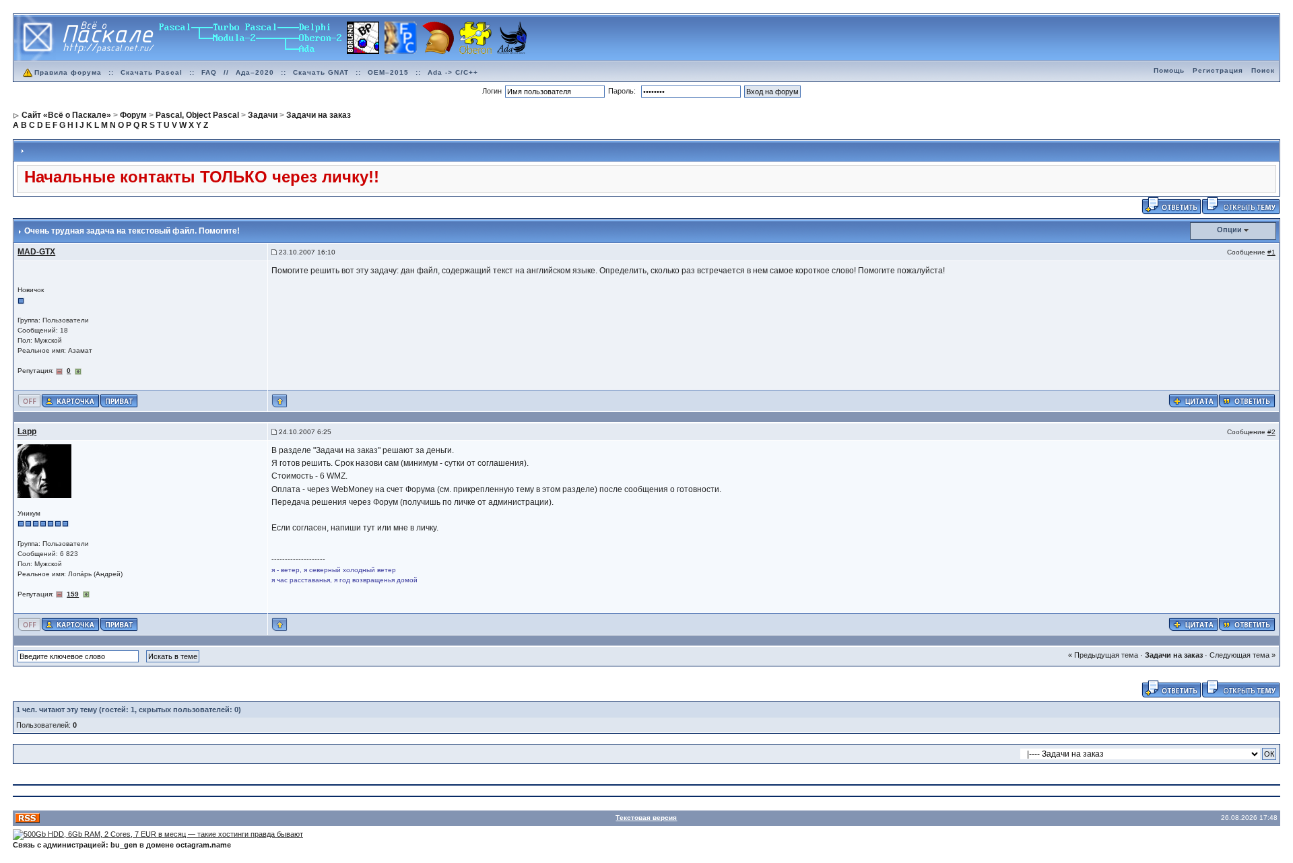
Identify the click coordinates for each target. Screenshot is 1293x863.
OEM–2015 (388, 72)
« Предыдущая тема (1103, 655)
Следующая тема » (1242, 655)
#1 (1271, 252)
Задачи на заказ (1174, 655)
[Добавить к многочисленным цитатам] (1193, 400)
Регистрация (1218, 70)
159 (73, 594)
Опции (1229, 230)
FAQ (209, 72)
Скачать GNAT (321, 72)
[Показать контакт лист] (70, 400)
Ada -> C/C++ (453, 72)
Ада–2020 (255, 72)
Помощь (1169, 70)
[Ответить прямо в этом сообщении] (1246, 400)
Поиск (1263, 70)
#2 (1271, 432)
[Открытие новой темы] (1240, 205)
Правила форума (68, 72)
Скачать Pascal (152, 72)
